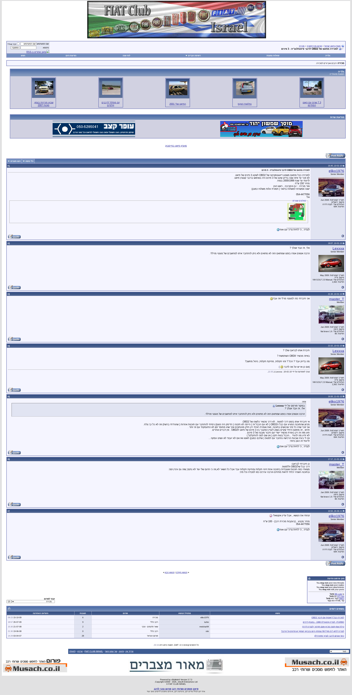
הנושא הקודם (181, 572)
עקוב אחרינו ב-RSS (36, 52)
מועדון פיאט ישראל (332, 46)
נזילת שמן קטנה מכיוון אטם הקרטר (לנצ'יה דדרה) (323, 627)
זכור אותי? (11, 44)
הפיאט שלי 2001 (177, 104)
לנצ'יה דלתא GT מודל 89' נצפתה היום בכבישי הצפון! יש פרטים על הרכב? (312, 631)
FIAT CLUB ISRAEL (94, 651)
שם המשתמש (43, 44)
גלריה (327, 55)
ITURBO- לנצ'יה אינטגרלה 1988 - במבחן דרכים (323, 622)
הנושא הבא (170, 572)
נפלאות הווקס (245, 104)
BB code (338, 594)
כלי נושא (29, 161)
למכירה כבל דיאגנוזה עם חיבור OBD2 (327, 617)
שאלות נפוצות (273, 55)
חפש (23, 55)
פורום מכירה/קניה (314, 46)
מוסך (152, 691)
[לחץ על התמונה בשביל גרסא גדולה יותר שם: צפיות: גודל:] (312, 88)
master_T (336, 299)
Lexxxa (338, 248)
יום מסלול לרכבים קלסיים (111, 104)
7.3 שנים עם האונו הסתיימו (312, 104)
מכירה (302, 46)
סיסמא (46, 48)
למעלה (72, 651)
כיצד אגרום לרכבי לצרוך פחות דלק (329, 636)
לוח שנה (126, 55)
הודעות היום (71, 55)
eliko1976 (336, 171)
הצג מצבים (15, 161)
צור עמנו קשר (111, 651)
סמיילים (340, 596)
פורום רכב (189, 691)
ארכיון (80, 651)
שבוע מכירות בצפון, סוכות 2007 (43, 104)
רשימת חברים (194, 55)
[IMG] (341, 598)
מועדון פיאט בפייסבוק (176, 145)
